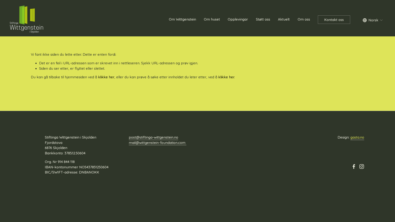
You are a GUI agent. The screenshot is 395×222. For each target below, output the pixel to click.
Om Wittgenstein (182, 19)
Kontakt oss (334, 19)
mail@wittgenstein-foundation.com (157, 142)
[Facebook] (353, 166)
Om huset (212, 19)
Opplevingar (238, 19)
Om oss (304, 19)
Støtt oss (263, 19)
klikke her (106, 77)
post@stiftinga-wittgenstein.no (153, 137)
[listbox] (373, 20)
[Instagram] (361, 166)
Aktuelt (284, 19)
